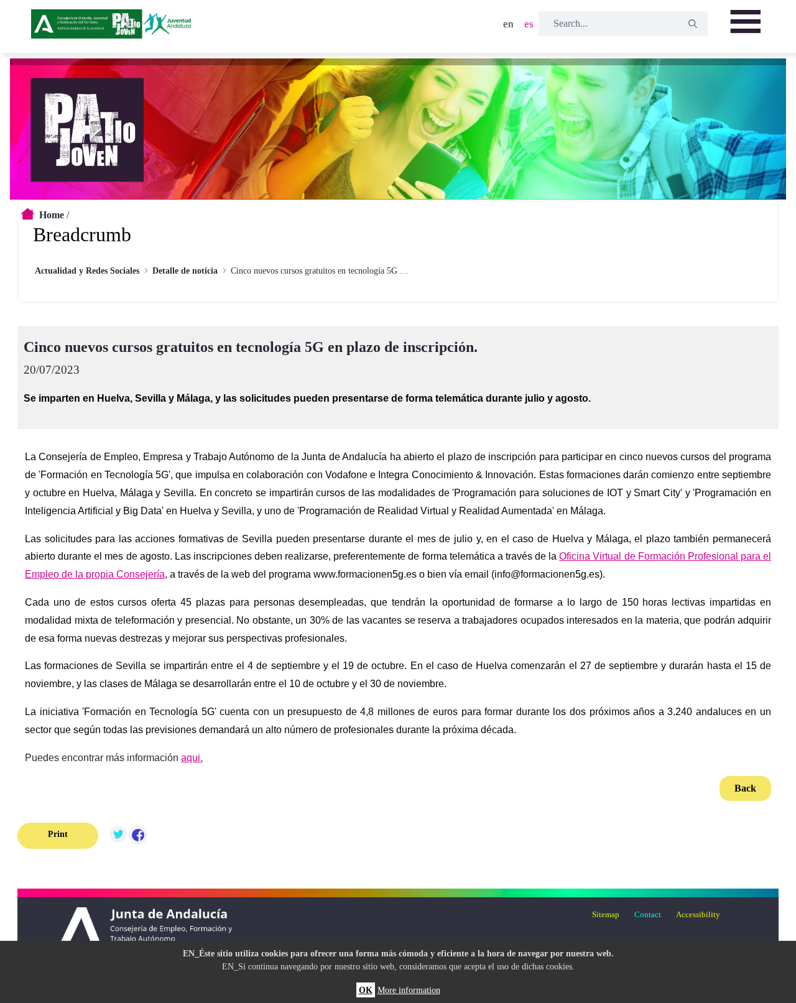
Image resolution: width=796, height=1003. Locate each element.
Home (51, 215)
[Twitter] (118, 835)
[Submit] (693, 23)
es (529, 24)
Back (745, 788)
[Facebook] (138, 835)
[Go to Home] (112, 28)
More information (408, 990)
